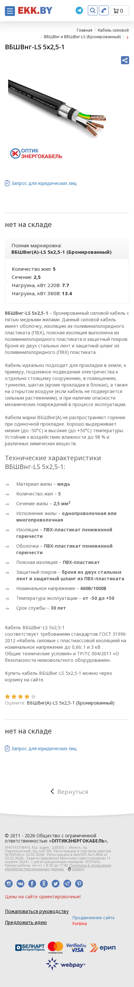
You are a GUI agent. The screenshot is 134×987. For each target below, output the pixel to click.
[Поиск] (93, 10)
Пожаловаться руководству (37, 911)
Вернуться (72, 792)
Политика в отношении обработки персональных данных (58, 867)
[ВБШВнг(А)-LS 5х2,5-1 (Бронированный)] (127, 36)
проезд (78, 868)
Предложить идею (26, 922)
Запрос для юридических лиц (44, 183)
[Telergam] (79, 10)
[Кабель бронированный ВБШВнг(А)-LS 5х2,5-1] (59, 109)
